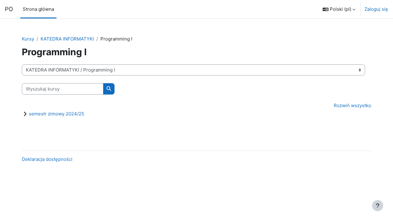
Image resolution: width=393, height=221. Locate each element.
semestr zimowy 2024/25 (56, 114)
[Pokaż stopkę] (377, 205)
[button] (339, 9)
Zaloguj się (376, 9)
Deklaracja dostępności (47, 159)
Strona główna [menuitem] (38, 9)
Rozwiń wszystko (352, 105)
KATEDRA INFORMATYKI (67, 39)
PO (9, 9)
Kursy (28, 39)
